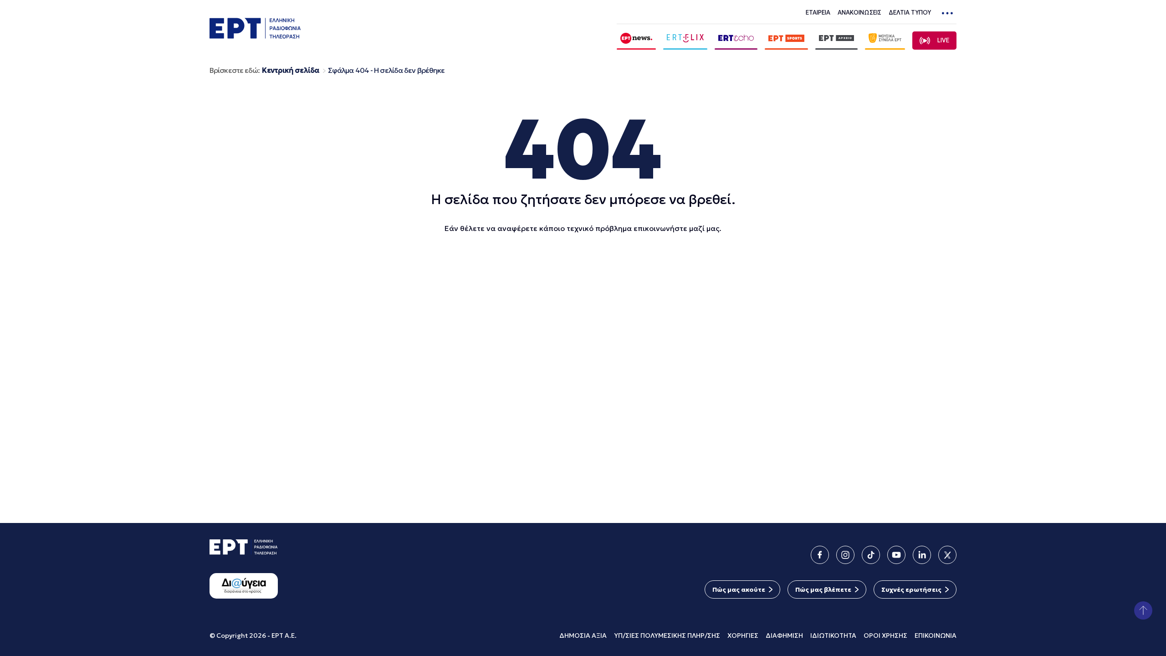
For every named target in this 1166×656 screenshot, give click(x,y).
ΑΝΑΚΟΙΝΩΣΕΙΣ (859, 12)
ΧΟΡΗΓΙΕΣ (742, 635)
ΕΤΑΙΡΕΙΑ (818, 12)
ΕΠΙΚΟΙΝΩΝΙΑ (935, 635)
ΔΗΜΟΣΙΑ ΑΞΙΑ (583, 635)
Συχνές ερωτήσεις (911, 589)
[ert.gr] (255, 36)
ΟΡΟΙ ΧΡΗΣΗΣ (885, 635)
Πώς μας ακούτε (738, 589)
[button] (1143, 610)
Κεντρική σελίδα (290, 70)
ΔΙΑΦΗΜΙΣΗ (784, 635)
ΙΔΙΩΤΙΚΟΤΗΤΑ (833, 635)
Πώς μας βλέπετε (823, 589)
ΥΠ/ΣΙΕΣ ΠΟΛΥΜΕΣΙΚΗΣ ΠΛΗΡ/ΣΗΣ (667, 635)
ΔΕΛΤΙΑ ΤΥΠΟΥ (910, 12)
